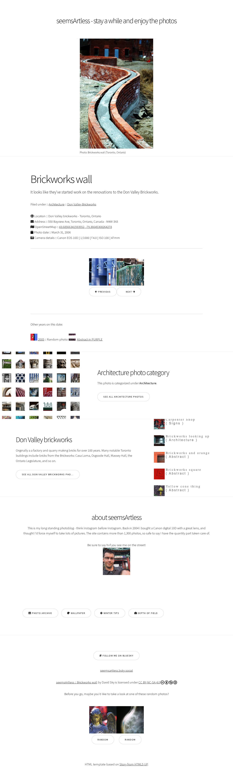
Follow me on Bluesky (118, 655)
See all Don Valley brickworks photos (49, 474)
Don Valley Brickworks (81, 204)
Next (128, 291)
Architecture (56, 204)
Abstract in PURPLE (90, 339)
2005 (41, 339)
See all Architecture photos (123, 396)
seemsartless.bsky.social (116, 671)
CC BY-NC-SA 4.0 (149, 682)
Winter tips (111, 613)
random (103, 739)
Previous (104, 291)
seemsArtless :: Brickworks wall (76, 682)
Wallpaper (77, 613)
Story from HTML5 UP (134, 764)
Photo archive (41, 613)
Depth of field (147, 613)
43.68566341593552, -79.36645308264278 (85, 227)
